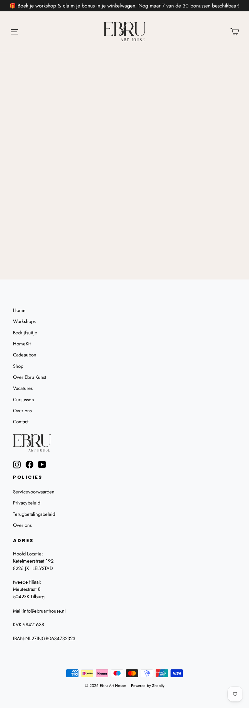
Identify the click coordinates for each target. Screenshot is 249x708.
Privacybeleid (26, 502)
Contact (21, 421)
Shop (18, 366)
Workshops (24, 321)
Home (19, 310)
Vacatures (23, 388)
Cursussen (23, 399)
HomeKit (22, 343)
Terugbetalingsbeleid (34, 514)
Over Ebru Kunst (29, 377)
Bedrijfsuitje (25, 332)
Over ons (22, 410)
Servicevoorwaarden (33, 491)
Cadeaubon (24, 354)
